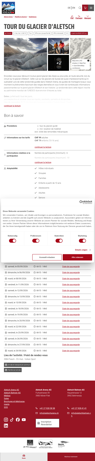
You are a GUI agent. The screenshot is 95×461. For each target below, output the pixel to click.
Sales (6, 398)
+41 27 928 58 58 (47, 408)
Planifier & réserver (21, 17)
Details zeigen (81, 250)
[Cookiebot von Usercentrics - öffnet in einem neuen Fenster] (81, 202)
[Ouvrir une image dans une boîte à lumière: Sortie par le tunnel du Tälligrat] (58, 63)
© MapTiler (82, 63)
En (73, 7)
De (69, 7)
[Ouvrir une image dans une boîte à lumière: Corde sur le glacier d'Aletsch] (25, 54)
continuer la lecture (12, 106)
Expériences (32, 17)
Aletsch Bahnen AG (12, 393)
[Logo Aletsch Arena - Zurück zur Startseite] (8, 8)
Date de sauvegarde (71, 267)
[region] (80, 54)
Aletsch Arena (8, 17)
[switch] (35, 241)
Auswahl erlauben (47, 257)
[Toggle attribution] (88, 60)
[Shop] (85, 8)
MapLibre (75, 60)
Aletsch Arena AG (11, 390)
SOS (6, 407)
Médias (7, 396)
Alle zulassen (77, 257)
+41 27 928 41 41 (79, 408)
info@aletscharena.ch (49, 413)
